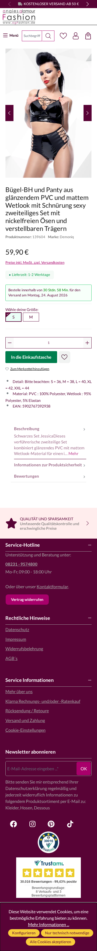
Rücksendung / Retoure (27, 710)
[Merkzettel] (63, 35)
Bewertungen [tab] (26, 476)
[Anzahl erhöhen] (87, 342)
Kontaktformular (52, 586)
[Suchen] (48, 35)
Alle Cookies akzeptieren (50, 941)
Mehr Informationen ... (48, 924)
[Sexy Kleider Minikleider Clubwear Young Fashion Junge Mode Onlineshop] (48, 17)
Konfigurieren (24, 933)
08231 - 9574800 (21, 564)
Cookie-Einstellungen (25, 730)
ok (84, 768)
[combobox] (32, 35)
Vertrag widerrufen (27, 599)
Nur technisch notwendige (67, 933)
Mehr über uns (19, 691)
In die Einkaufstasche (31, 357)
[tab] (50, 441)
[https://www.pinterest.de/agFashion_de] (51, 824)
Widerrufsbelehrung (24, 648)
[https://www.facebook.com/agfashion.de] (13, 824)
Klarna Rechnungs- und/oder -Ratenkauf (42, 701)
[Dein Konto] (75, 35)
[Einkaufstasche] (88, 35)
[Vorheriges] (9, 113)
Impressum (15, 639)
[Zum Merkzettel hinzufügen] (64, 357)
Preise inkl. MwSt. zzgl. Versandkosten (34, 262)
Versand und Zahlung (25, 720)
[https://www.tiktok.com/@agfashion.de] (70, 824)
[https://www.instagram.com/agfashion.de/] (32, 824)
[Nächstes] (88, 113)
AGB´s (11, 658)
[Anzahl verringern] (10, 342)
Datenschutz (17, 629)
